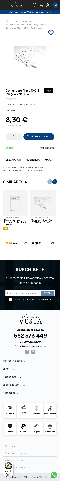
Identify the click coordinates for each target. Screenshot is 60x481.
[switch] (8, 475)
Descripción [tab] (13, 160)
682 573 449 (30, 336)
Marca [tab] (49, 160)
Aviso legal (10, 446)
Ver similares (47, 148)
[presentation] (49, 181)
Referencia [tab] (33, 160)
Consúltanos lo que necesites (30, 346)
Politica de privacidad (15, 468)
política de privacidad (41, 299)
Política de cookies (14, 460)
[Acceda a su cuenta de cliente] (49, 5)
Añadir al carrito (41, 137)
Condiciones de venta (15, 453)
